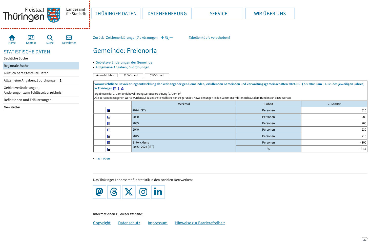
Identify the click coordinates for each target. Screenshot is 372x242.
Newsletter (11, 107)
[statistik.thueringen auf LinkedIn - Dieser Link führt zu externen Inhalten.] (159, 192)
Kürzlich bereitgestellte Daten (26, 73)
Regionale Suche (16, 65)
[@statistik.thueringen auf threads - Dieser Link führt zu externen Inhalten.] (115, 192)
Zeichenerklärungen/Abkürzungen (132, 37)
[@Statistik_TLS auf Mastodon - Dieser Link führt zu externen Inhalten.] (100, 192)
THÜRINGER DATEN (114, 13)
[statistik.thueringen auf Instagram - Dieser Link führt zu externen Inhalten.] (144, 192)
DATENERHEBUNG (164, 13)
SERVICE (210, 13)
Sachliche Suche (15, 58)
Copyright (102, 223)
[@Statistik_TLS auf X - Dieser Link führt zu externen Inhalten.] (129, 192)
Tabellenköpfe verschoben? (209, 37)
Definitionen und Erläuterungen (27, 99)
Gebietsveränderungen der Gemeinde (124, 62)
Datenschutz (129, 223)
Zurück (98, 37)
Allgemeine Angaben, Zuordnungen (31, 80)
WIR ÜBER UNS (265, 13)
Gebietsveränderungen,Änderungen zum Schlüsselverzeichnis (32, 90)
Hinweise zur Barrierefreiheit (200, 223)
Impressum (158, 223)
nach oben (103, 158)
